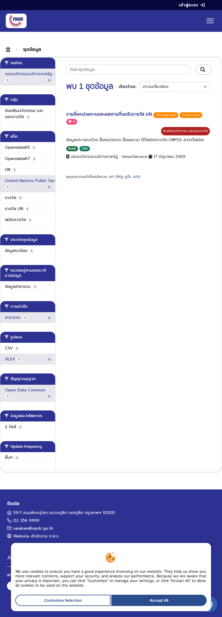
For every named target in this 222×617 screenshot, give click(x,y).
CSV (85, 148)
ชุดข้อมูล (32, 49)
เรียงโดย (127, 87)
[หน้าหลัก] (16, 21)
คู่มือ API (132, 176)
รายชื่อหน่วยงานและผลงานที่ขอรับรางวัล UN (109, 114)
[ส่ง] (203, 70)
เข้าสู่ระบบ (188, 5)
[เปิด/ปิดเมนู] (210, 21)
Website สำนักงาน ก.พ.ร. (36, 536)
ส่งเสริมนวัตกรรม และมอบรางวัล (185, 131)
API (111, 176)
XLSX (72, 148)
